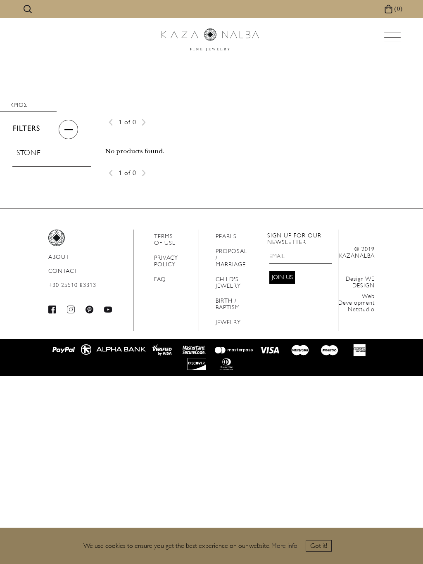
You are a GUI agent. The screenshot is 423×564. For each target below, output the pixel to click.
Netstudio (356, 303)
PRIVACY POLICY (166, 261)
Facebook (52, 309)
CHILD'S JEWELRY (228, 283)
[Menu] (393, 40)
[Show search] (28, 9)
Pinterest (90, 309)
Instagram (71, 309)
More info (284, 546)
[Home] (210, 39)
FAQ (160, 280)
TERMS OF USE (165, 240)
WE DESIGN (360, 282)
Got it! (318, 546)
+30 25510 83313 (72, 285)
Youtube (108, 309)
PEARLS (226, 237)
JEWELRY (228, 323)
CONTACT (63, 271)
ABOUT (58, 257)
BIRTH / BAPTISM (228, 304)
